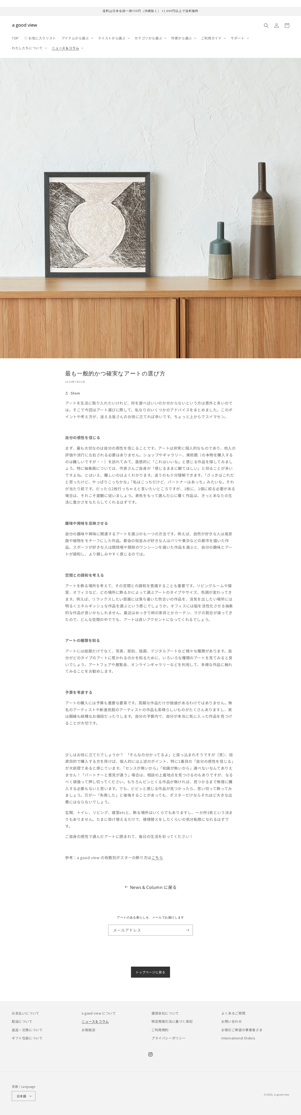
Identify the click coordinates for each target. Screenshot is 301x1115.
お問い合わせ (231, 1021)
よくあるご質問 (233, 1013)
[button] (77, 38)
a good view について (99, 1013)
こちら (157, 857)
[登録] (187, 930)
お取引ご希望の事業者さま (241, 1029)
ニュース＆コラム (95, 1021)
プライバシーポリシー (168, 1038)
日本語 (21, 1096)
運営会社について (165, 1013)
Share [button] (75, 393)
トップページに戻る (150, 972)
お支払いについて (25, 1013)
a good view (281, 1094)
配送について (22, 1021)
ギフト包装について (27, 1038)
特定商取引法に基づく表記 (172, 1021)
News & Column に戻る (153, 887)
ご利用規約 (160, 1029)
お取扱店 (88, 1029)
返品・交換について (27, 1029)
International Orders (238, 1038)
